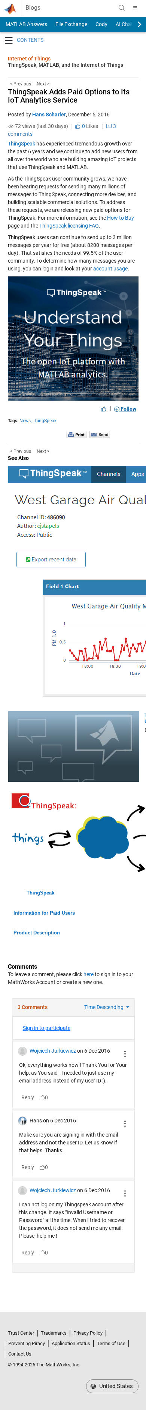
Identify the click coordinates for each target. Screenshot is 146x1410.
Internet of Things (29, 59)
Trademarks (54, 1333)
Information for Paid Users (44, 913)
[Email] (100, 434)
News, (25, 420)
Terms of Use (111, 1343)
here (88, 974)
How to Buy (120, 218)
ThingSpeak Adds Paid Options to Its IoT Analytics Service (69, 95)
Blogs (32, 8)
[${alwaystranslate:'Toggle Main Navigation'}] (135, 8)
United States (115, 1386)
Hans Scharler (49, 115)
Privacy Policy (88, 1333)
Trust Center (21, 1333)
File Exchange (71, 24)
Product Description (36, 933)
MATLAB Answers (25, 24)
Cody (101, 24)
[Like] (104, 409)
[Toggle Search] (121, 8)
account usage (110, 269)
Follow (127, 409)
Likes (89, 126)
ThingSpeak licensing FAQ (69, 226)
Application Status (71, 1343)
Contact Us (19, 1354)
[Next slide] (133, 24)
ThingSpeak (21, 144)
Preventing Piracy (26, 1343)
